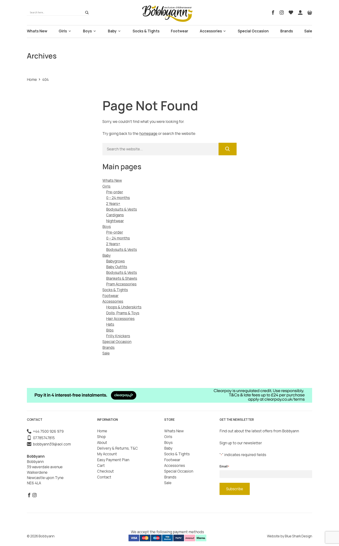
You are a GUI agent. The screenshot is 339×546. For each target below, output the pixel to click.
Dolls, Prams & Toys (122, 313)
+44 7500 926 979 (47, 431)
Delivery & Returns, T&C (117, 448)
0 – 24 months (118, 197)
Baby (112, 31)
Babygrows (115, 261)
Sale (308, 31)
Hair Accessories (120, 318)
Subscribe (234, 488)
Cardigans (115, 215)
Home (32, 79)
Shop (101, 436)
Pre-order (114, 192)
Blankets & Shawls (121, 278)
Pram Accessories (121, 284)
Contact (104, 477)
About (102, 442)
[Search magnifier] (87, 12)
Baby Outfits (116, 266)
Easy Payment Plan (113, 459)
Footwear (179, 31)
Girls (63, 31)
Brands (286, 31)
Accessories (211, 31)
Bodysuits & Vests (121, 209)
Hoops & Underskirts (123, 307)
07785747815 (43, 437)
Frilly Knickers (118, 335)
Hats (110, 324)
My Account (107, 453)
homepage (148, 133)
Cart (101, 465)
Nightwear (115, 220)
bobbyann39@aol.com (51, 444)
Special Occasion (253, 31)
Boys (87, 31)
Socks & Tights (146, 31)
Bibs (110, 330)
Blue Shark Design (298, 536)
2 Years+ (113, 203)
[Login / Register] (300, 12)
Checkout (105, 471)
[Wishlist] (291, 12)
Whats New (37, 31)
